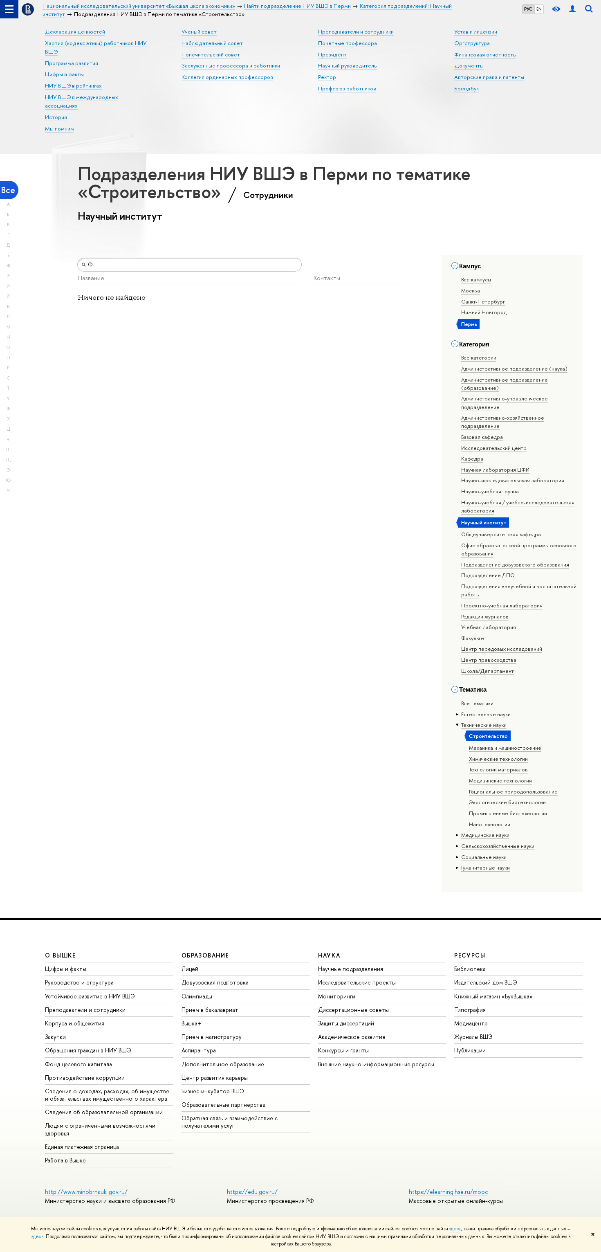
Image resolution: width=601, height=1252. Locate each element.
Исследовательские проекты (357, 982)
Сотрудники (268, 195)
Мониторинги (336, 996)
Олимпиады (197, 996)
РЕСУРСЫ (469, 955)
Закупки (55, 1037)
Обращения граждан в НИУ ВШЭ (88, 1050)
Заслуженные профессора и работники (231, 65)
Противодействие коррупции (85, 1077)
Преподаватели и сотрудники (356, 31)
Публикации (470, 1050)
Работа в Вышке (65, 1160)
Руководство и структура (79, 982)
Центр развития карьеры (215, 1077)
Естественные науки (486, 714)
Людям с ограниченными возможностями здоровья (100, 1129)
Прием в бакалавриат (210, 1010)
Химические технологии (498, 758)
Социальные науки (484, 857)
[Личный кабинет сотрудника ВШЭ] (572, 9)
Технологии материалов (498, 769)
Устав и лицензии (475, 31)
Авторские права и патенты (489, 77)
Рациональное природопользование (513, 791)
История (56, 117)
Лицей (190, 969)
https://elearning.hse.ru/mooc (448, 1192)
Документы (469, 65)
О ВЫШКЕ (60, 955)
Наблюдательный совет (212, 43)
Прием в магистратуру (212, 1037)
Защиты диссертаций (346, 1023)
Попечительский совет (211, 54)
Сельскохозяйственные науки (497, 846)
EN (539, 9)
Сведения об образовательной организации (104, 1112)
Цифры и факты (64, 74)
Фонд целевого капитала (78, 1064)
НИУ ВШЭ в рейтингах (73, 85)
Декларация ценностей (75, 31)
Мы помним (59, 128)
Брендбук (466, 88)
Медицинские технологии (500, 780)
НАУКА (329, 955)
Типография (470, 1010)
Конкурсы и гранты (343, 1050)
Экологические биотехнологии (507, 802)
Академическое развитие (352, 1037)
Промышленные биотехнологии (508, 813)
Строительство (488, 736)
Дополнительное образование (223, 1064)
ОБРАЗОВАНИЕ (205, 955)
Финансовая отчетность (485, 54)
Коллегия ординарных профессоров (227, 77)
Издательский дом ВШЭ (485, 982)
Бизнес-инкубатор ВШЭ (213, 1091)
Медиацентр (471, 1023)
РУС (528, 9)
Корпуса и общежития (74, 1023)
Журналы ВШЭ (473, 1037)
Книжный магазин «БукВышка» (493, 996)
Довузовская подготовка (215, 982)
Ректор (327, 77)
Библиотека (470, 969)
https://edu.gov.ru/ (252, 1192)
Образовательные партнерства (223, 1104)
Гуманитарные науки (485, 867)
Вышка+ (192, 1023)
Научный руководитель (347, 65)
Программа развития (71, 63)
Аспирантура (199, 1050)
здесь (455, 1228)
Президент (332, 54)
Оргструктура (472, 43)
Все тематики (477, 703)
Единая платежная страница (82, 1147)
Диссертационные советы (353, 1010)
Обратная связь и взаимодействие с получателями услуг (230, 1121)
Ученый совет (199, 31)
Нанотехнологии (489, 824)
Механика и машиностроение (505, 747)
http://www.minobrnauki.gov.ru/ (86, 1192)
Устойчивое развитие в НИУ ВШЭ (90, 996)
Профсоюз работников (347, 88)
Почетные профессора (347, 43)
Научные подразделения (350, 969)
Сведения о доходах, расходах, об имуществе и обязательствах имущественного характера (107, 1094)
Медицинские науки (485, 834)
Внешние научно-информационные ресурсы (376, 1064)
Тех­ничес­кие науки (484, 724)
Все (8, 190)
